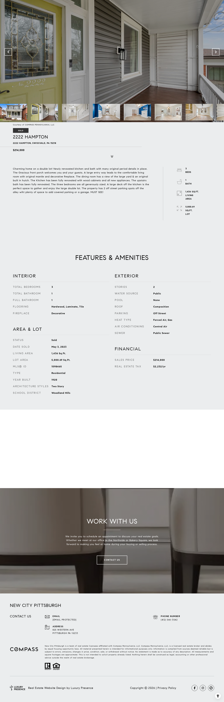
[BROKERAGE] (211, 688)
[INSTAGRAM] (203, 688)
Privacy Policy (167, 688)
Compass (145, 646)
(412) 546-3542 (169, 619)
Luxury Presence (82, 688)
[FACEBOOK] (195, 688)
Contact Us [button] (112, 560)
